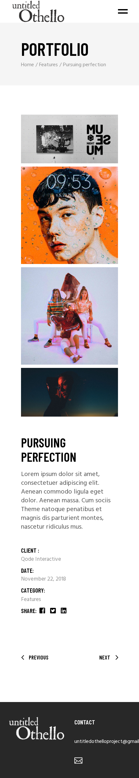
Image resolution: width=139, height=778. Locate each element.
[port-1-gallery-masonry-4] (69, 392)
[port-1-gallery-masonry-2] (69, 215)
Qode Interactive (41, 559)
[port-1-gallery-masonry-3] (69, 316)
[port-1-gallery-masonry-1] (69, 139)
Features (31, 600)
